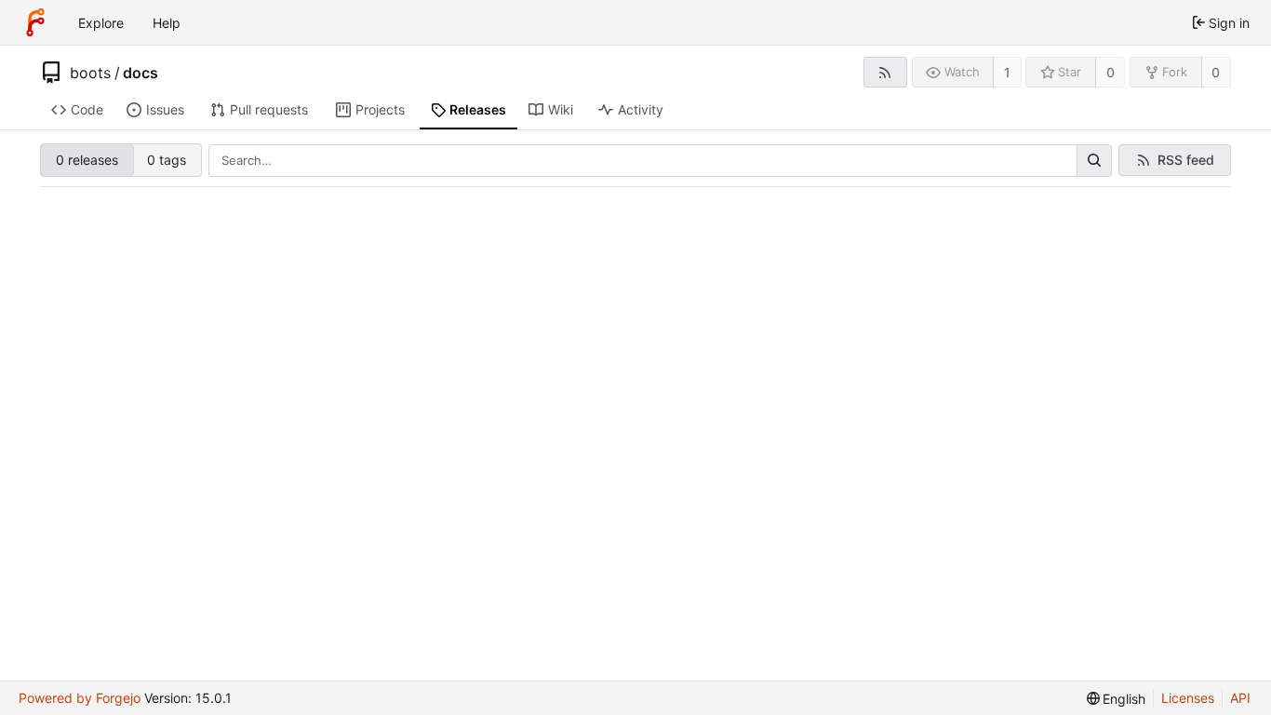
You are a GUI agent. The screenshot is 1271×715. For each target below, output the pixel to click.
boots (90, 72)
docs (140, 72)
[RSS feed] (885, 72)
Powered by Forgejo (79, 698)
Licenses (1187, 698)
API (1240, 698)
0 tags (166, 160)
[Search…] (1094, 161)
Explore (101, 23)
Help (167, 23)
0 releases (87, 160)
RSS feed (1185, 160)
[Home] (35, 22)
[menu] (1116, 699)
